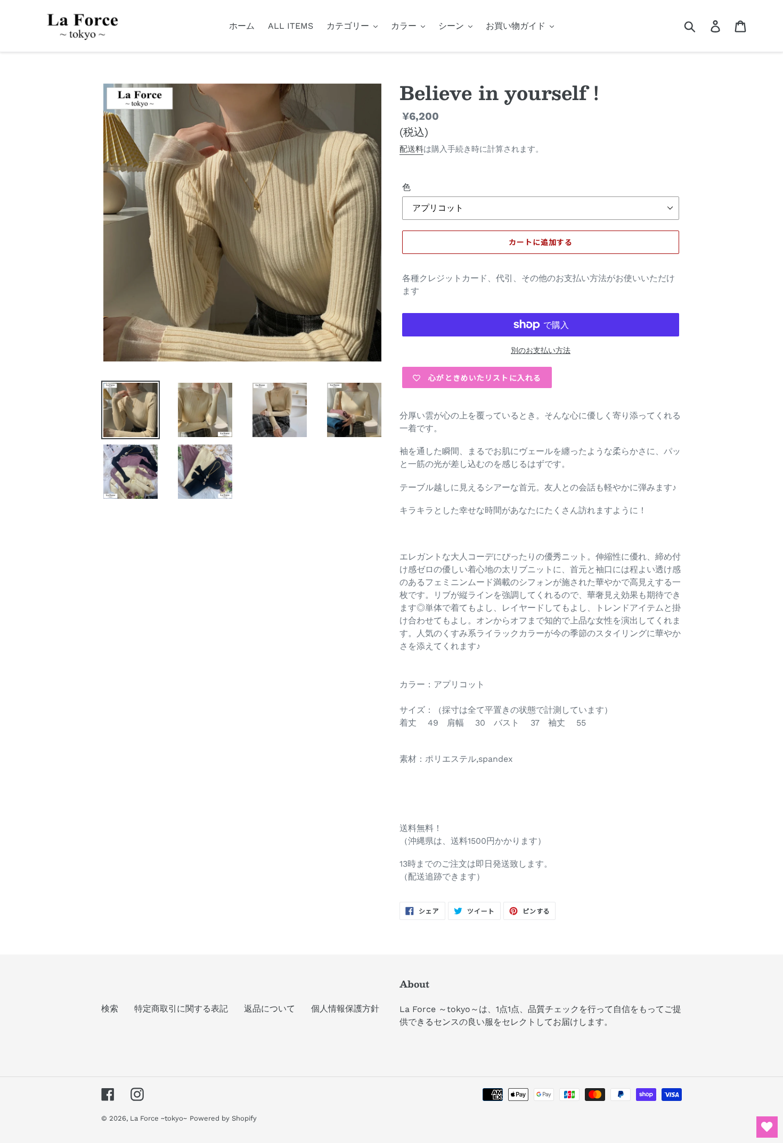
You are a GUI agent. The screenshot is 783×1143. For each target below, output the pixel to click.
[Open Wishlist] (767, 1127)
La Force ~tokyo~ (158, 1118)
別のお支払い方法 (540, 350)
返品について (269, 1009)
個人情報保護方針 (345, 1009)
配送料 (411, 149)
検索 (109, 1009)
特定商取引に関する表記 (181, 1009)
